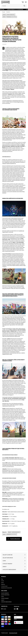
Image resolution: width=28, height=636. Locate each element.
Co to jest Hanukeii (4, 586)
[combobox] (14, 5)
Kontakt (2, 580)
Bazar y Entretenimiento (9, 14)
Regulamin (3, 584)
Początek (3, 11)
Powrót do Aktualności (15, 539)
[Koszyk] (22, 2)
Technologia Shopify (13, 633)
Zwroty (2, 582)
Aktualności (8, 11)
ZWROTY (2, 600)
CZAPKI (2, 596)
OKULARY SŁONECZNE (5, 593)
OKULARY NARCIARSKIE (5, 594)
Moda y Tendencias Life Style (9, 16)
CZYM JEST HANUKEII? (5, 598)
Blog (2, 579)
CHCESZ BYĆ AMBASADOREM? (6, 601)
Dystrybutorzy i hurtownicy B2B (6, 587)
